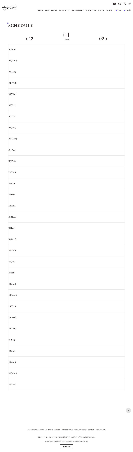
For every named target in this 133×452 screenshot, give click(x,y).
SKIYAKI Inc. (84, 441)
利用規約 (57, 430)
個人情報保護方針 (67, 430)
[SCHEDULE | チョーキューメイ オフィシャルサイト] (9, 8)
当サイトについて (33, 430)
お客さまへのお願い (80, 430)
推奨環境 (91, 430)
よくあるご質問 (100, 430)
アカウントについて (46, 430)
